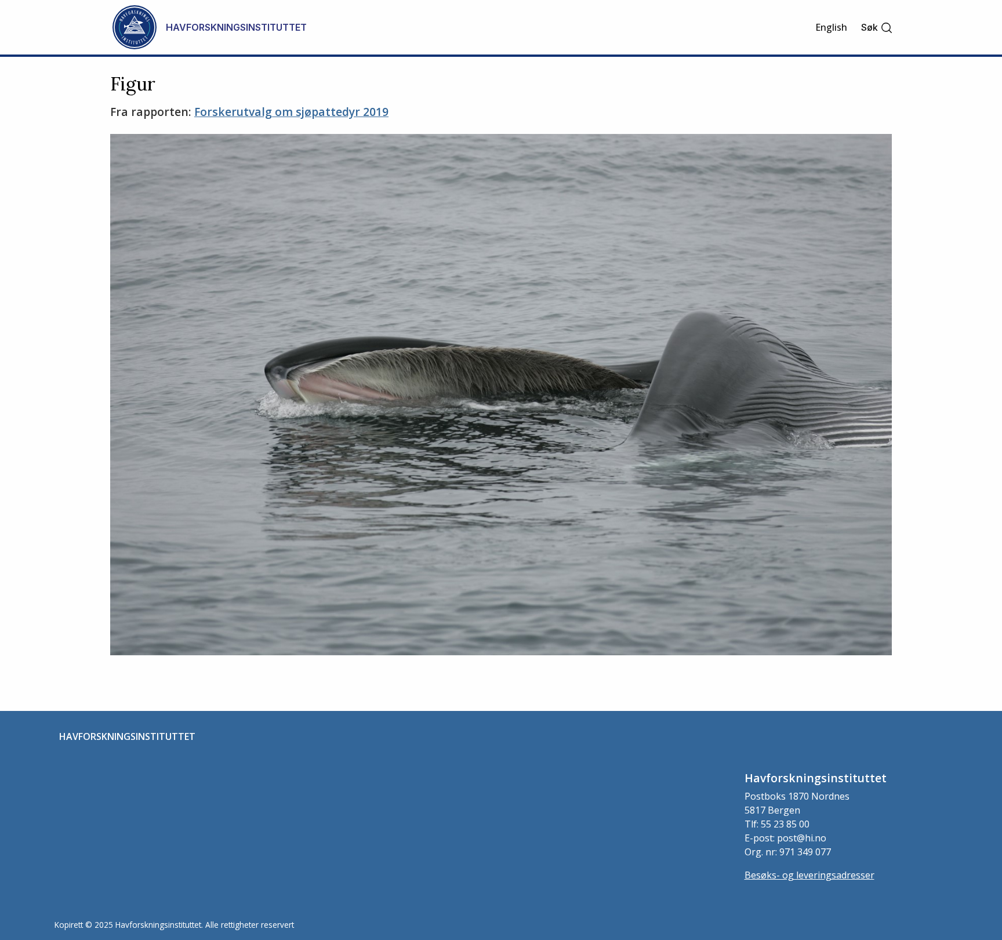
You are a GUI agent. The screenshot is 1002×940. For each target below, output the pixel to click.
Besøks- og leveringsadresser (809, 875)
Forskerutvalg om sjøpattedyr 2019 (291, 111)
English (831, 27)
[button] (877, 27)
